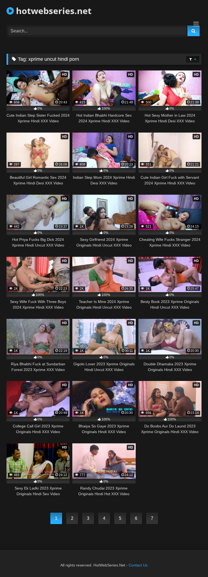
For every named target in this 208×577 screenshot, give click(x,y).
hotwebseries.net (53, 10)
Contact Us (138, 565)
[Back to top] (191, 561)
